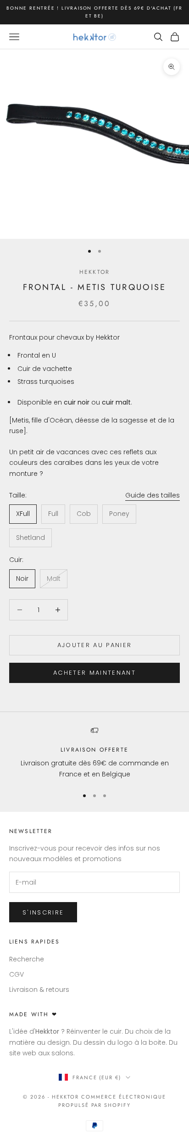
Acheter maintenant (94, 672)
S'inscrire (43, 912)
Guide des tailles (152, 495)
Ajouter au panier (94, 645)
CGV (16, 974)
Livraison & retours (39, 989)
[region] (94, 753)
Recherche (26, 959)
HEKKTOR (94, 272)
